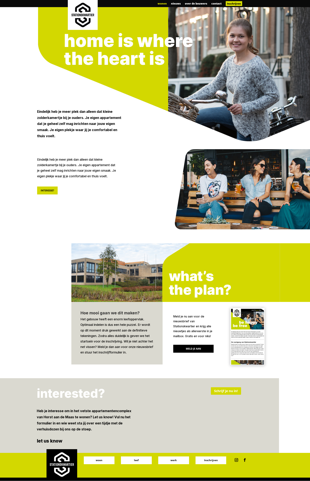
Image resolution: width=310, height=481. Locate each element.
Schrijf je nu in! (226, 391)
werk (173, 460)
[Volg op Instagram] (236, 460)
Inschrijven (211, 460)
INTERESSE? (47, 190)
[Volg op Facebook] (244, 460)
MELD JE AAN (193, 348)
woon (99, 460)
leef (136, 460)
